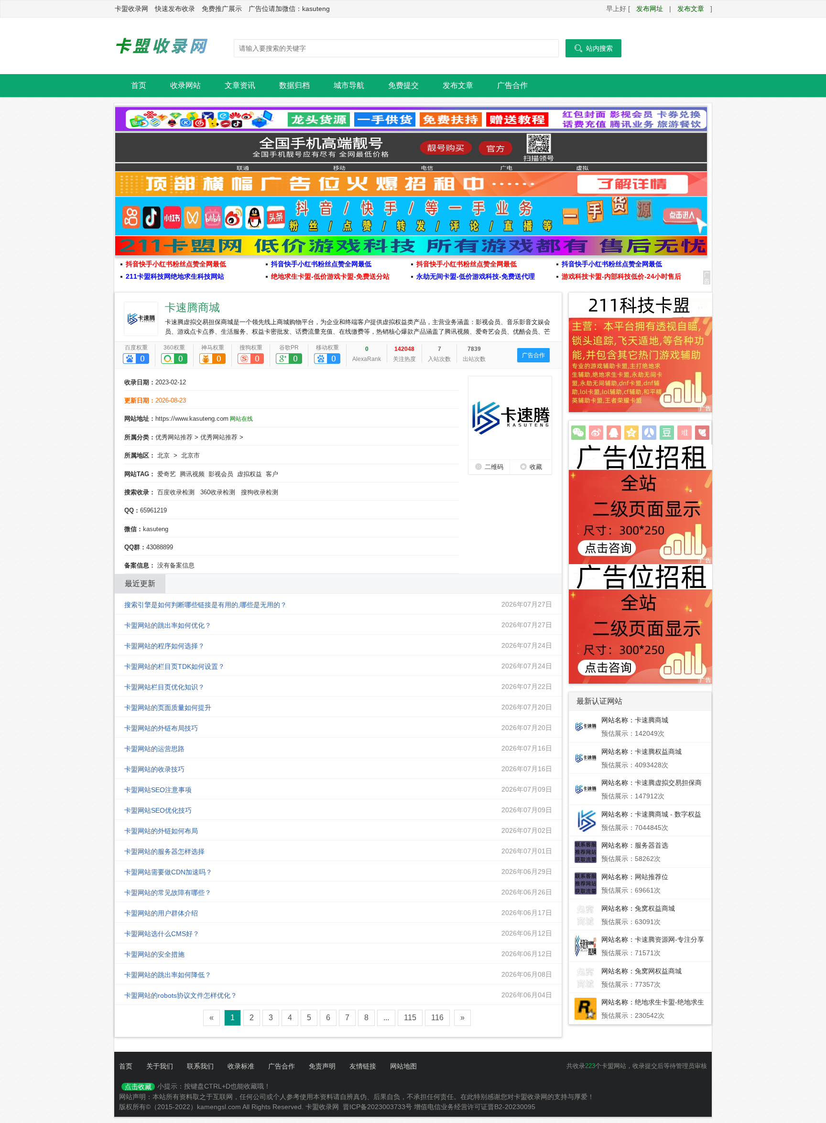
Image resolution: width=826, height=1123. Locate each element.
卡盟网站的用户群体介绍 (161, 913)
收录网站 (185, 85)
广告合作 (512, 85)
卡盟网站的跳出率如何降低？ (167, 975)
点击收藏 (138, 1086)
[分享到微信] (578, 432)
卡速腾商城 (192, 307)
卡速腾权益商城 (658, 751)
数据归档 (294, 85)
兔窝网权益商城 (658, 971)
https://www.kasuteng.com (191, 418)
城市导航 (349, 85)
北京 (163, 455)
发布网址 (649, 8)
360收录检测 (217, 492)
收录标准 (241, 1066)
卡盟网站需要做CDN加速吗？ (168, 872)
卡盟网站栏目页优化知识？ (164, 687)
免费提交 (403, 85)
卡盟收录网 (162, 46)
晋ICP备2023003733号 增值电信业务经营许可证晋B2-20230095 (439, 1107)
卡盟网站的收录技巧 (154, 770)
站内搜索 (593, 48)
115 (410, 1018)
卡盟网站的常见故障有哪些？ (167, 893)
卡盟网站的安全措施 (154, 955)
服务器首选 (651, 845)
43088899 (159, 547)
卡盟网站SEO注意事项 (158, 790)
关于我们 (159, 1066)
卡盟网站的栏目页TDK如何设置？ (174, 667)
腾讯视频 (192, 474)
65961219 (153, 510)
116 (437, 1018)
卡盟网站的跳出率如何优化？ (167, 626)
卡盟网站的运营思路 (154, 749)
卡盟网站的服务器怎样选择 (164, 852)
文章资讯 (240, 85)
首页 (138, 85)
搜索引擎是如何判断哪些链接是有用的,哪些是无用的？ (205, 605)
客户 (272, 474)
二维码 (494, 466)
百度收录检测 (176, 492)
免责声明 (322, 1066)
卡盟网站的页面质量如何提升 (167, 708)
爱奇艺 (166, 474)
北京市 (190, 455)
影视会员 (220, 474)
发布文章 (690, 8)
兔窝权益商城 (655, 908)
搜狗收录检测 (259, 492)
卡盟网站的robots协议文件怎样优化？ (180, 996)
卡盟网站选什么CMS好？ (161, 934)
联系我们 (200, 1066)
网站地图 (403, 1066)
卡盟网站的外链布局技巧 (161, 728)
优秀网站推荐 (174, 437)
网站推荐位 (651, 877)
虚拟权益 (249, 474)
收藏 (536, 466)
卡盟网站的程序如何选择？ (164, 646)
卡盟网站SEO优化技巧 (158, 811)
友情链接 (362, 1066)
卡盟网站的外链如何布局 (161, 831)
